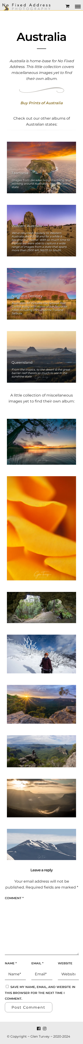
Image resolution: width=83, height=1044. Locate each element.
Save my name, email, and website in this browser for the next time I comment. (40, 992)
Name (11, 963)
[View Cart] (67, 6)
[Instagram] (44, 1028)
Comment (14, 898)
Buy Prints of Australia (41, 103)
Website (65, 963)
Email (37, 963)
